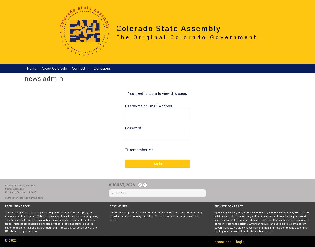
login (240, 242)
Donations (102, 68)
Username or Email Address (148, 106)
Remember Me (140, 150)
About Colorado (54, 68)
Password (133, 128)
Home (32, 68)
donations (223, 242)
